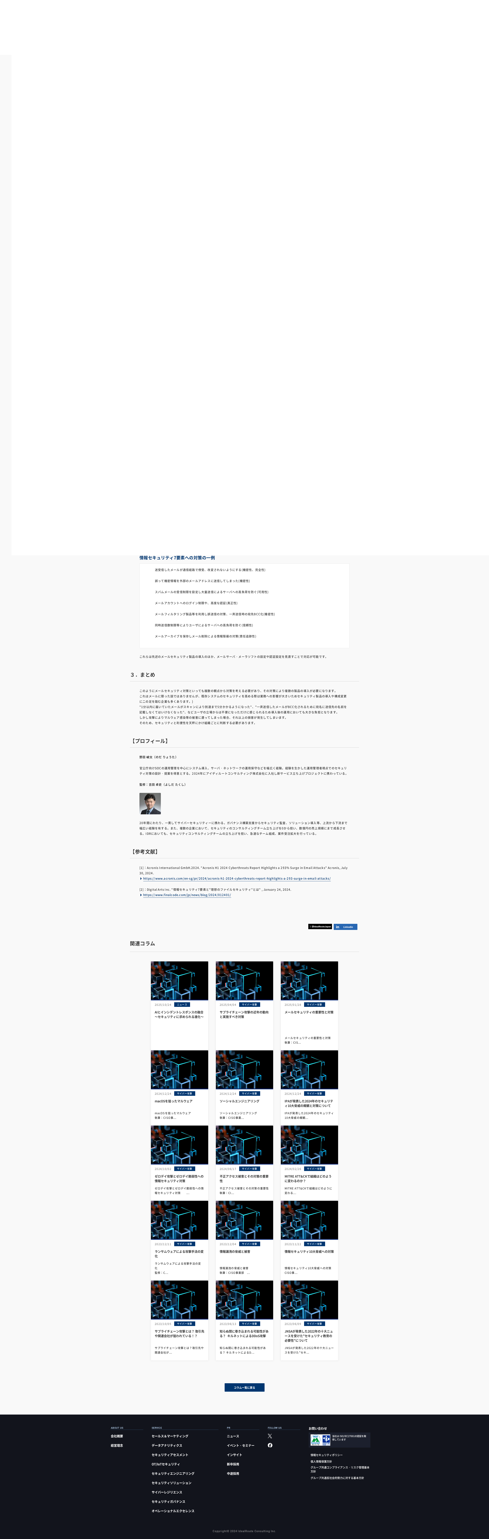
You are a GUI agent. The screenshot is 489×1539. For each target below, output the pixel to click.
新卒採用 (233, 1464)
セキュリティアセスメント (170, 1454)
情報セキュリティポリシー (327, 1455)
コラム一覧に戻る (244, 1387)
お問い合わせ (318, 1428)
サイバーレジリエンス (167, 1492)
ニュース (233, 1436)
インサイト (234, 1454)
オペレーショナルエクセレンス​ (173, 1510)
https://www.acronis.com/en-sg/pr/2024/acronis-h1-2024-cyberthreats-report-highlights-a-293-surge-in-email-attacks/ (237, 878)
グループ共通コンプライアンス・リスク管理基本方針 (340, 1469)
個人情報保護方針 (321, 1461)
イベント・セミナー (240, 1445)
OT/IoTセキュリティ (166, 1464)
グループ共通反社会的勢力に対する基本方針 (337, 1478)
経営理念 (117, 1445)
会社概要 (117, 1436)
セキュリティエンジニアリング (173, 1473)
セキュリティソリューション (171, 1482)
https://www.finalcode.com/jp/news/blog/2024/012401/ (187, 895)
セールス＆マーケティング (170, 1436)
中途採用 (233, 1473)
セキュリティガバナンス (168, 1501)
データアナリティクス (167, 1445)
